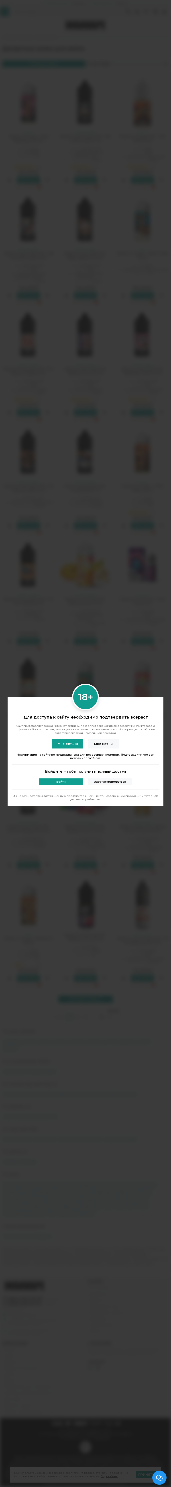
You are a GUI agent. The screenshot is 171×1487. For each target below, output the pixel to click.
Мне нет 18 (103, 744)
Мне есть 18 (68, 744)
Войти (61, 781)
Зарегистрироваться (110, 781)
